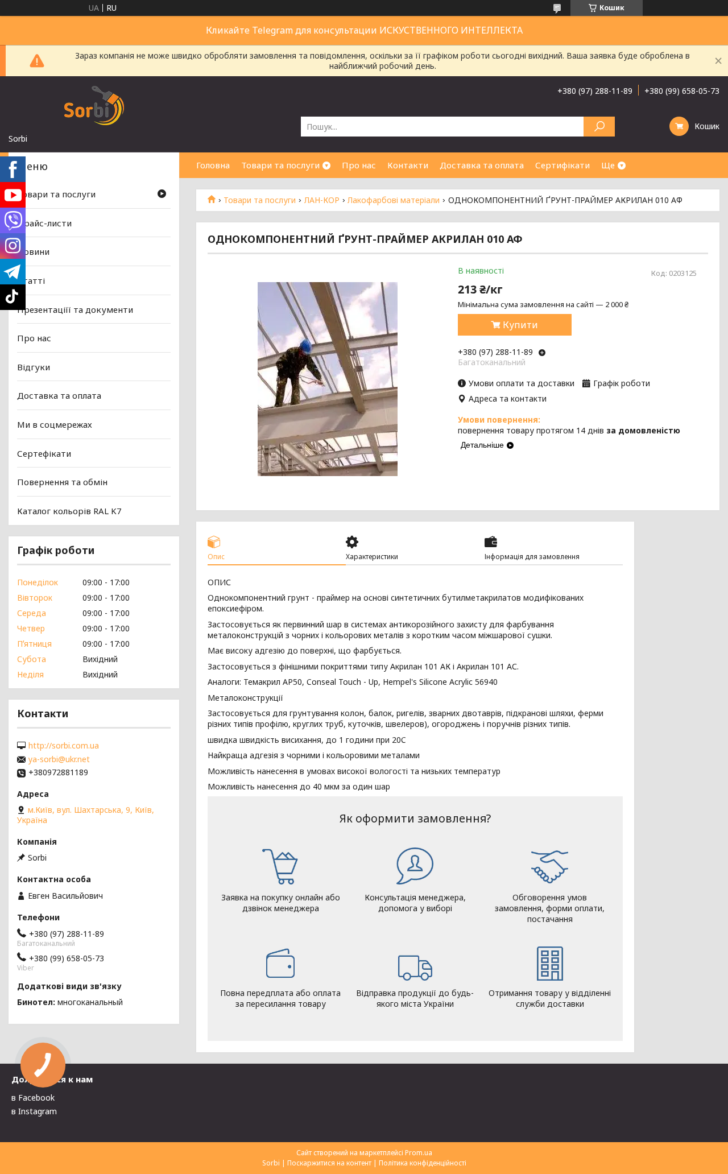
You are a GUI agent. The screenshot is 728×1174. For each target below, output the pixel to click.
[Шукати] (599, 127)
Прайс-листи (44, 223)
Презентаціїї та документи (75, 309)
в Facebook (33, 1097)
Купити (520, 325)
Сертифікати (562, 165)
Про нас (359, 165)
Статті (31, 280)
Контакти (407, 165)
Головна (213, 165)
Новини (33, 251)
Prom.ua (418, 1153)
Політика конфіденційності (422, 1163)
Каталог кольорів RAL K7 (69, 510)
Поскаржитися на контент (329, 1163)
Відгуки (33, 367)
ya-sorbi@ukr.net (59, 759)
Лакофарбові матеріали (394, 200)
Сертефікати (44, 453)
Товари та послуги (280, 165)
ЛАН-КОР (322, 200)
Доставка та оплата (482, 165)
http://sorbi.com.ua (63, 746)
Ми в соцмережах (54, 424)
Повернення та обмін (62, 481)
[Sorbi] (94, 105)
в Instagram (34, 1111)
